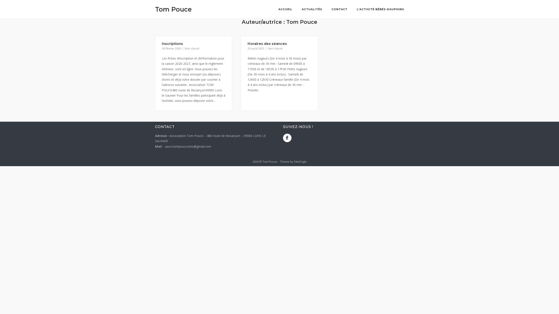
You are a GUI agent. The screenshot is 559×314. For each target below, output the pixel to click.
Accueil (285, 9)
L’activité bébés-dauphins (380, 9)
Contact (339, 9)
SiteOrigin (300, 162)
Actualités (312, 9)
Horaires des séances (267, 44)
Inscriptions (172, 44)
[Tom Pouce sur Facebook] (287, 138)
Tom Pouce (173, 9)
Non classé (192, 48)
